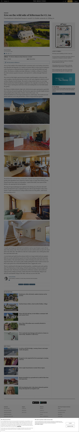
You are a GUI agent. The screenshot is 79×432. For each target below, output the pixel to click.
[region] (39, 425)
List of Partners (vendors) (39, 424)
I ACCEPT (70, 423)
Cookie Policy (19, 426)
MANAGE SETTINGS (70, 426)
